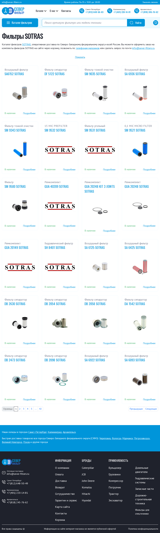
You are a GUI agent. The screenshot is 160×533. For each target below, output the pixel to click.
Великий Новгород (12, 442)
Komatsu (87, 487)
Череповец (105, 438)
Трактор (114, 494)
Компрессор (116, 481)
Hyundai (86, 500)
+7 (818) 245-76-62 (17, 502)
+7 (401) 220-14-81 (17, 492)
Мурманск (127, 438)
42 (40, 408)
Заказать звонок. (150, 2)
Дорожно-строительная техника (143, 499)
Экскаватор (115, 500)
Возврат (60, 487)
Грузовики (114, 474)
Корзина (60, 520)
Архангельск (69, 432)
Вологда (116, 438)
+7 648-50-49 (94, 12)
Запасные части (144, 489)
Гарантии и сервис (66, 500)
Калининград (55, 432)
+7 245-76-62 (149, 12)
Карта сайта (62, 507)
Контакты (66, 11)
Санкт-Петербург (37, 432)
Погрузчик (115, 487)
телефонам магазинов (88, 48)
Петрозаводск (142, 438)
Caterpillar (88, 468)
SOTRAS (26, 44)
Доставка (61, 481)
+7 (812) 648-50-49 (17, 483)
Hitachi (86, 494)
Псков (26, 442)
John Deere (88, 481)
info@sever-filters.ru (12, 2)
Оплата (59, 474)
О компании (62, 468)
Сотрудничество (65, 494)
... (36, 408)
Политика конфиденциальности (143, 528)
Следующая (151, 408)
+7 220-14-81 (121, 12)
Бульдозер (115, 468)
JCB (84, 474)
